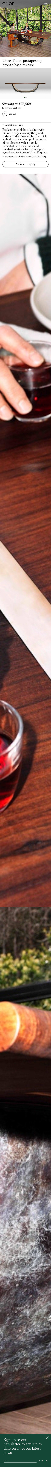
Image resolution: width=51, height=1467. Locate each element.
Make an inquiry (25, 164)
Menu (46, 3)
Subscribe (43, 1460)
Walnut (12, 114)
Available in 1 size (14, 125)
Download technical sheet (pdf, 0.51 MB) (25, 156)
